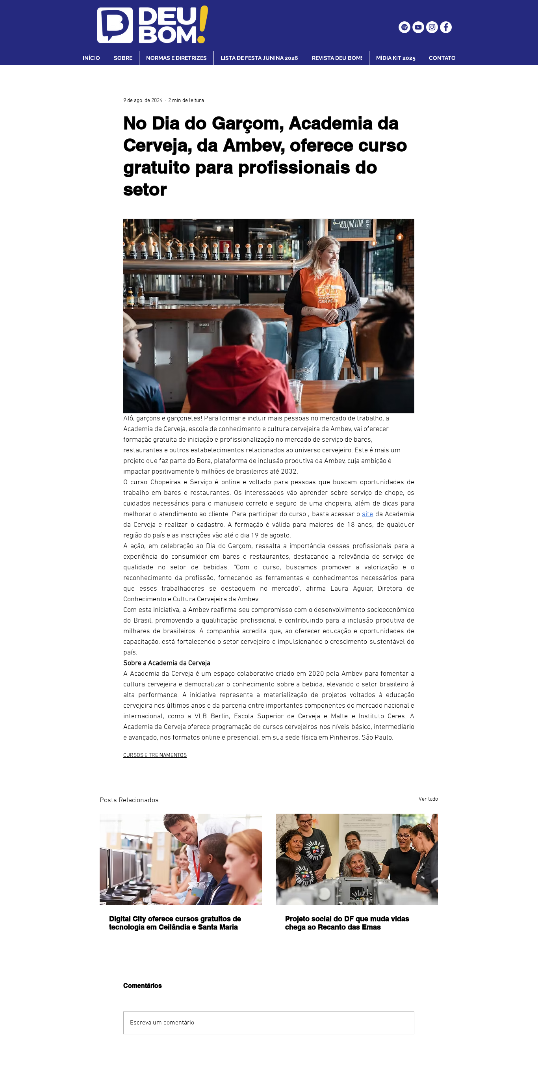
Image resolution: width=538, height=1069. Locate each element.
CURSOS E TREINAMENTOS (155, 755)
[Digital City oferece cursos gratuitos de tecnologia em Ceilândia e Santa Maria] (181, 859)
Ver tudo (428, 799)
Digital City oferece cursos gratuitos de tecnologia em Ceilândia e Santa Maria (175, 923)
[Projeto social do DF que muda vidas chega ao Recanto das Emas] (357, 859)
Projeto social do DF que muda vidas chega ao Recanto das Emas (347, 923)
